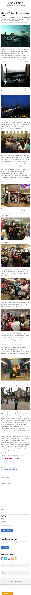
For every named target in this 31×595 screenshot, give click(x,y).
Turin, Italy (13, 467)
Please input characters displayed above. (3, 521)
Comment (3, 486)
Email (2, 509)
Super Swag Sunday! (13, 469)
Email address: (5, 543)
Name (2, 506)
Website (2, 513)
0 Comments (16, 20)
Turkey (13, 19)
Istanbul (9, 19)
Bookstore (22, 17)
